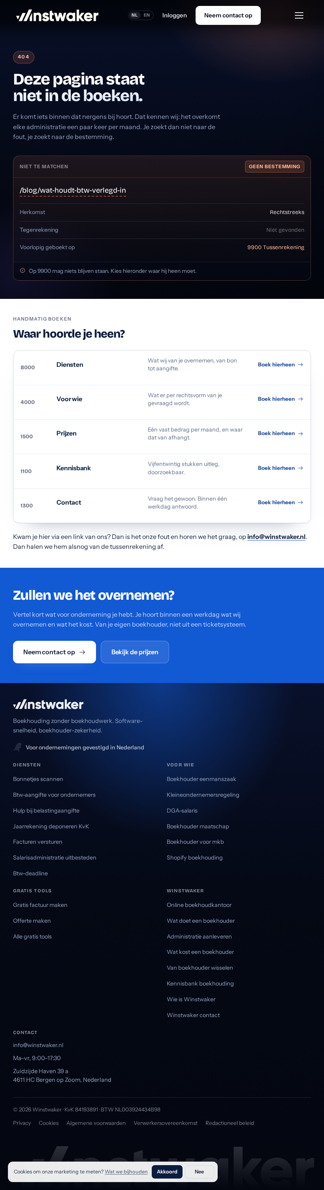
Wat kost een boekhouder (200, 951)
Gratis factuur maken (40, 904)
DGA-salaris (182, 810)
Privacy (22, 1123)
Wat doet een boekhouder (201, 920)
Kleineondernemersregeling (203, 794)
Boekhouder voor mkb (195, 841)
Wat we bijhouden (126, 1172)
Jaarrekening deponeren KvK (51, 826)
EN (147, 15)
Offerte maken (32, 920)
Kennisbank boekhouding (200, 983)
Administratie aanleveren (199, 936)
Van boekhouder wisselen (200, 967)
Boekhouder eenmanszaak (201, 779)
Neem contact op (228, 15)
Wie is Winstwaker (191, 999)
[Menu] (299, 15)
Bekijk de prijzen (135, 652)
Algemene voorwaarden (96, 1123)
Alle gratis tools (32, 936)
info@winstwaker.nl (276, 537)
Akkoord (167, 1172)
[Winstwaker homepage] (57, 15)
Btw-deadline (30, 873)
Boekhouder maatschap (198, 826)
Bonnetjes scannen (38, 779)
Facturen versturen (37, 841)
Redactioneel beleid (229, 1123)
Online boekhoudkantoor (199, 904)
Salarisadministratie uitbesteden (54, 857)
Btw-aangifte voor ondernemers (54, 794)
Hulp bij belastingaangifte (46, 810)
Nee (199, 1172)
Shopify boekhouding (195, 857)
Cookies (48, 1123)
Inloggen (174, 15)
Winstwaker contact (193, 1015)
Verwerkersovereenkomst (166, 1123)
